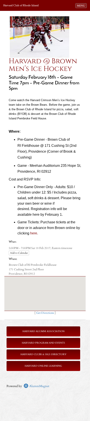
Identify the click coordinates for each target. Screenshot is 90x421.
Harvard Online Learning (43, 366)
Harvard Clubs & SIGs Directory (43, 354)
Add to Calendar (19, 253)
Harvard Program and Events (43, 342)
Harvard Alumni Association (43, 331)
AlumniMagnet (38, 386)
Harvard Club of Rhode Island (21, 5)
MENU (82, 5)
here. (34, 233)
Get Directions (45, 313)
